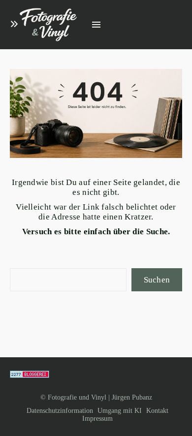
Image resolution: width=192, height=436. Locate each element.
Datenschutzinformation (60, 410)
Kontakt (157, 410)
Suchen (157, 279)
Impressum (97, 418)
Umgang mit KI (119, 410)
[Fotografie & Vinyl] (48, 24)
